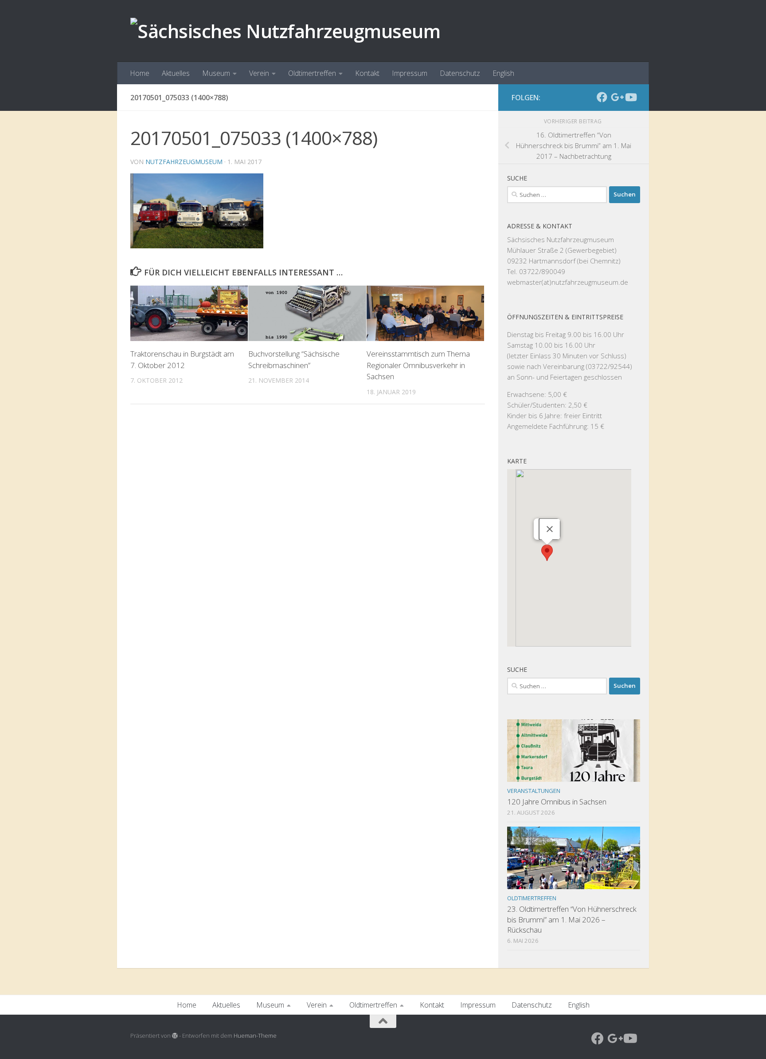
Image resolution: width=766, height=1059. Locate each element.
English (503, 73)
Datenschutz (460, 73)
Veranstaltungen (533, 791)
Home (139, 73)
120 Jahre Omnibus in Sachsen (556, 801)
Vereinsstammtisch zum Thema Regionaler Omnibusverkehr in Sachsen (418, 365)
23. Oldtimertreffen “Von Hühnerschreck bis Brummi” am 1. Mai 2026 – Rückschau (572, 919)
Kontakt (367, 73)
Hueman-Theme (255, 1035)
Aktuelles (176, 73)
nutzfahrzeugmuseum (184, 161)
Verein (259, 73)
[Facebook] (602, 97)
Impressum (409, 73)
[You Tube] (630, 97)
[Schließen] (549, 529)
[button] (547, 553)
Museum (216, 73)
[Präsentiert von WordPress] (175, 1036)
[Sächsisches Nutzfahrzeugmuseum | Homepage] (285, 31)
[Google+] (616, 97)
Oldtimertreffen (312, 73)
